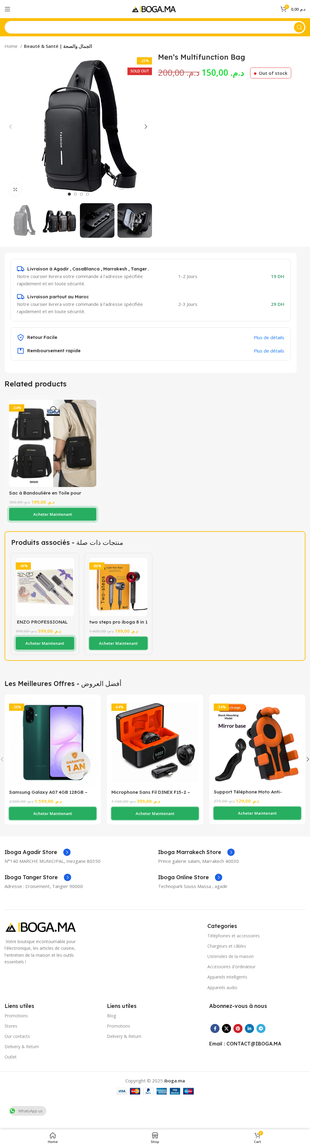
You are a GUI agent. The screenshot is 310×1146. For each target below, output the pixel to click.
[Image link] (42, 926)
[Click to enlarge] (15, 190)
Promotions (16, 1015)
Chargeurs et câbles (226, 946)
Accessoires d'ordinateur (231, 966)
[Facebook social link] (214, 1028)
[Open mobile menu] (8, 9)
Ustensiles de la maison (230, 956)
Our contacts (17, 1036)
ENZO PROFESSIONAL (42, 622)
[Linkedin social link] (249, 1028)
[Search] (299, 27)
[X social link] (226, 1028)
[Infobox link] (38, 852)
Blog (111, 1015)
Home (12, 46)
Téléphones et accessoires (233, 936)
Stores (11, 1026)
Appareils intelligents (227, 977)
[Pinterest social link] (237, 1028)
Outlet (11, 1057)
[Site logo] (155, 8)
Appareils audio (222, 987)
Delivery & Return (22, 1046)
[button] (52, 514)
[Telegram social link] (260, 1028)
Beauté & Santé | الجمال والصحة (58, 46)
